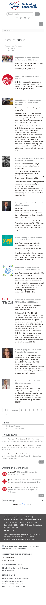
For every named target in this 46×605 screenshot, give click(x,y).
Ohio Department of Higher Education (17, 554)
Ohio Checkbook (8, 571)
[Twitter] (21, 18)
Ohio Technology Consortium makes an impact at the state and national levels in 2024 (21, 447)
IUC (10, 586)
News (5, 422)
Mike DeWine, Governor (10, 568)
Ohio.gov (25, 568)
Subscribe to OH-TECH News (16, 429)
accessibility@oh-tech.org (26, 539)
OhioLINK (19, 584)
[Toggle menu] (41, 24)
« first (6, 410)
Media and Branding (13, 426)
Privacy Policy (9, 530)
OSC (12, 584)
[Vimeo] (25, 18)
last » (13, 415)
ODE (23, 586)
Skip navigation (6, 2)
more (41, 462)
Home (6, 30)
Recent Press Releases (13, 46)
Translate (29, 504)
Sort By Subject (10, 48)
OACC (4, 586)
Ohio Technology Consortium (12, 581)
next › (6, 415)
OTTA (17, 586)
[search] (20, 14)
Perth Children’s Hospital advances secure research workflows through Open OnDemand (24, 490)
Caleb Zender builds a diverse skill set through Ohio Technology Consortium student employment (22, 456)
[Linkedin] (29, 18)
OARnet (5, 584)
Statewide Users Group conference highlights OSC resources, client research (28, 102)
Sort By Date (9, 50)
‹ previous (14, 410)
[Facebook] (17, 18)
